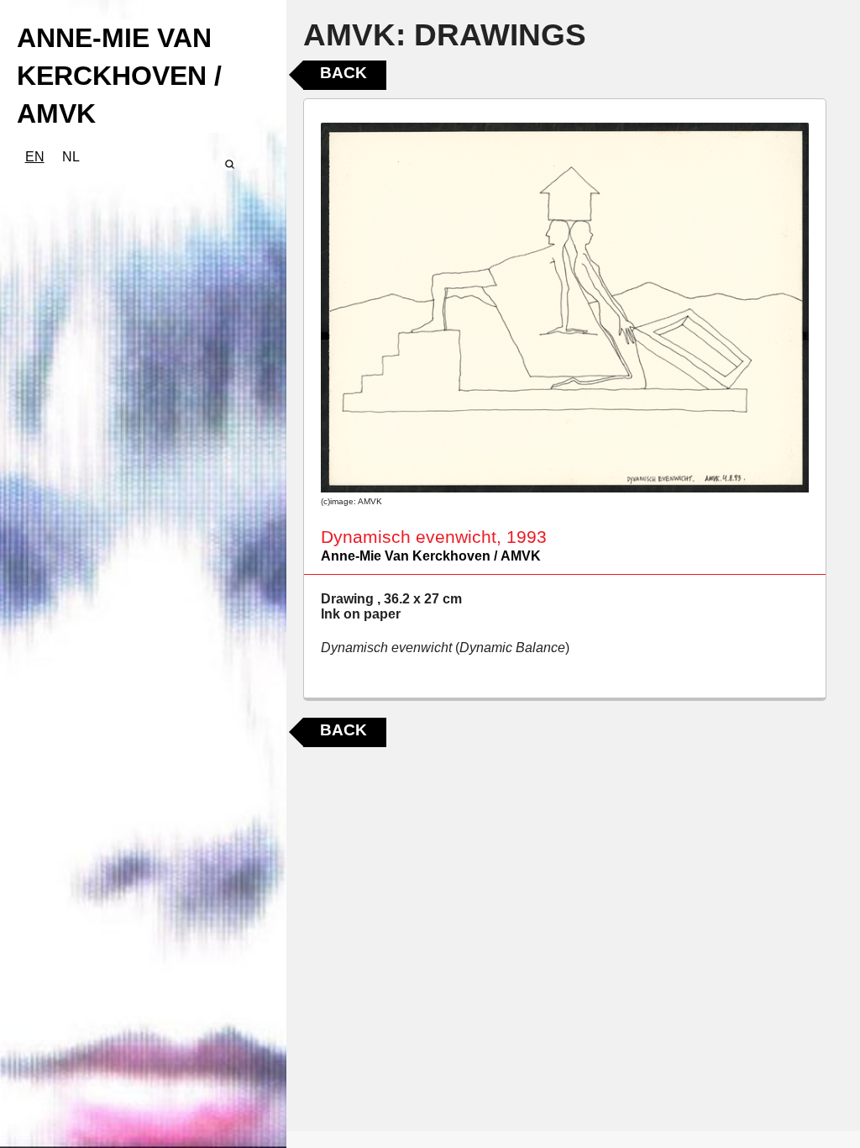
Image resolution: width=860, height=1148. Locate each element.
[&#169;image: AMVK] (565, 307)
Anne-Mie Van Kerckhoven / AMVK (431, 556)
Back (343, 73)
